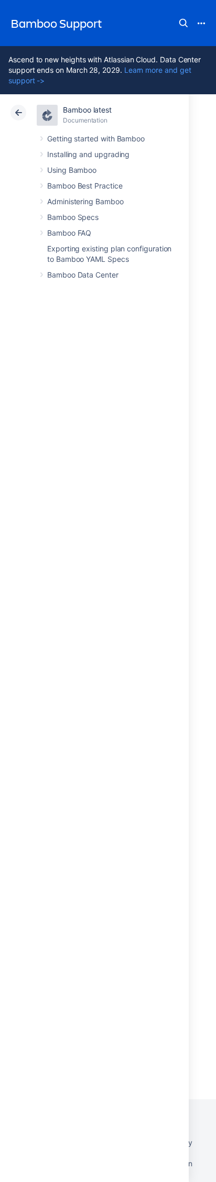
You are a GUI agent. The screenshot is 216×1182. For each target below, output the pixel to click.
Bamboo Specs (73, 217)
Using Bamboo (71, 169)
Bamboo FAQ (69, 232)
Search (183, 23)
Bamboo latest (87, 109)
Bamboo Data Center (82, 274)
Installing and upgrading (88, 154)
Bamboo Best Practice (85, 185)
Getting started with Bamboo (96, 138)
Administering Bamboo (85, 201)
